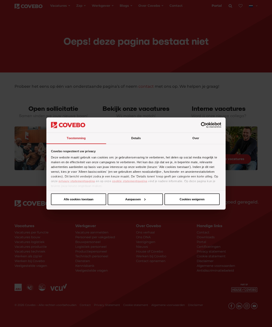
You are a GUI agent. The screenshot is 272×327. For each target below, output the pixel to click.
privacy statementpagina (77, 181)
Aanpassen (133, 199)
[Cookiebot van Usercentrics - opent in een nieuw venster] (203, 125)
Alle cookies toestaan (78, 199)
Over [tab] (195, 138)
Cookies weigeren (192, 199)
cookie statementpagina (129, 181)
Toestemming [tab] (76, 138)
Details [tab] (136, 138)
